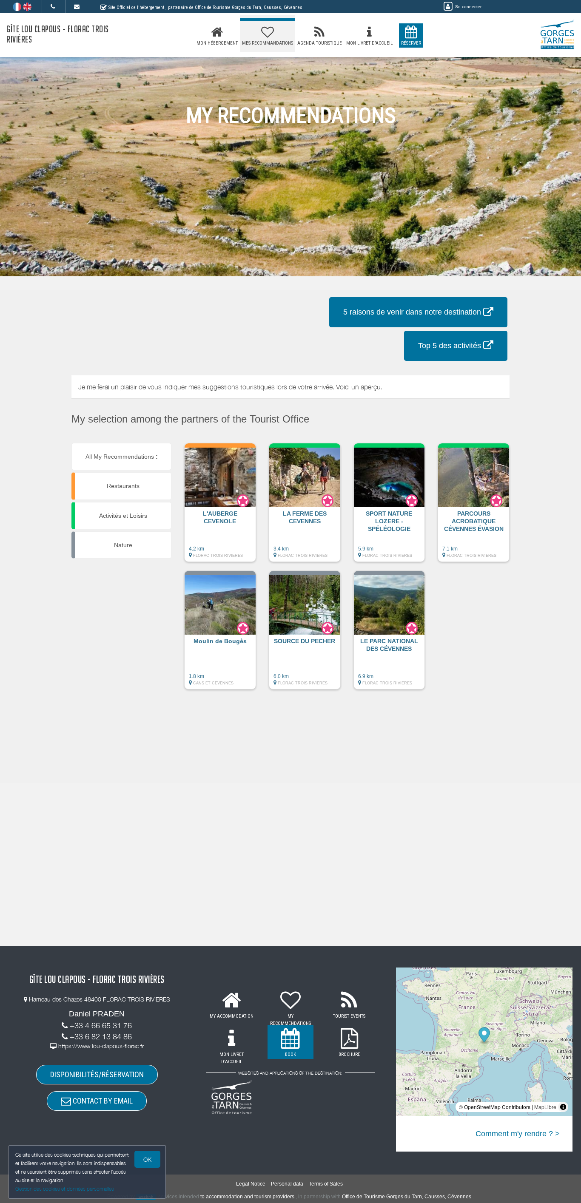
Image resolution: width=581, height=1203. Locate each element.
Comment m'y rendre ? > (518, 1133)
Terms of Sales (326, 1184)
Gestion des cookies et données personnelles (64, 1189)
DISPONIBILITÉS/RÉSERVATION (97, 1074)
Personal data (287, 1184)
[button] (220, 506)
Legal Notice (250, 1184)
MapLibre (545, 1106)
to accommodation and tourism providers (247, 1197)
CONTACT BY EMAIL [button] (102, 1100)
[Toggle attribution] (563, 1107)
